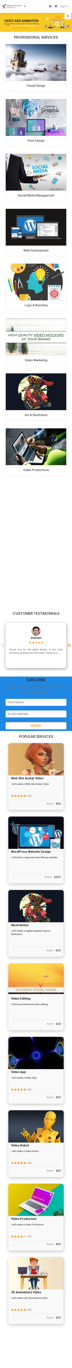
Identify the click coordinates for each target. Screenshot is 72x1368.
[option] (36, 645)
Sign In (64, 6)
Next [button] (69, 645)
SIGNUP (36, 725)
